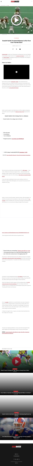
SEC (6, 5)
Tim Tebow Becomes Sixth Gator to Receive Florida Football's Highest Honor (16, 437)
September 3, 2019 (23, 152)
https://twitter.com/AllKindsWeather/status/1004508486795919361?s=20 (15, 232)
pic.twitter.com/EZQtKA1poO (18, 138)
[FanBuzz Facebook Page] (14, 459)
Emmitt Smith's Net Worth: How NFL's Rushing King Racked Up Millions (16, 414)
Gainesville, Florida (14, 81)
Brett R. (14, 45)
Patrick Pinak (17, 416)
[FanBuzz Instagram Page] (15, 459)
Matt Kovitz (15, 371)
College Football (3, 5)
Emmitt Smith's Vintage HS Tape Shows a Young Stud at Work (15, 370)
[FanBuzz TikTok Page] (17, 459)
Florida (8, 5)
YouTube (6, 34)
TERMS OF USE (16, 462)
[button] (1, 1)
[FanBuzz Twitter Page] (19, 459)
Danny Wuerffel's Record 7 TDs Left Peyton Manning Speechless (18, 155)
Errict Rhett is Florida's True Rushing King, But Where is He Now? (16, 392)
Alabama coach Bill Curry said (24, 250)
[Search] (31, 1)
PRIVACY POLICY (16, 463)
